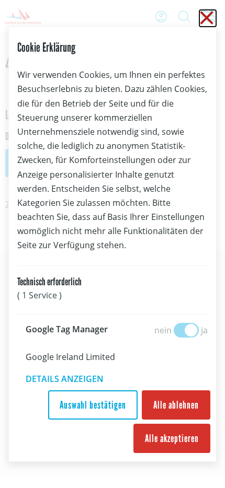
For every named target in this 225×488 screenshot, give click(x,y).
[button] (72, 379)
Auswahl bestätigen (93, 405)
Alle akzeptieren (172, 438)
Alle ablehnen (176, 405)
